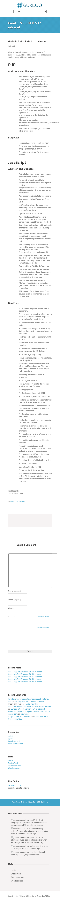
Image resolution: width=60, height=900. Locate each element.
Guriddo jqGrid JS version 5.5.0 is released (28, 709)
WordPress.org (14, 768)
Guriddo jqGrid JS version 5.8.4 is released (25, 682)
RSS (38, 802)
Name (10, 591)
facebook (11, 520)
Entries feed (13, 763)
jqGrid (10, 736)
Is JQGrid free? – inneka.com (19, 716)
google (35, 520)
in (23, 520)
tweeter (17, 520)
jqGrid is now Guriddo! (33, 704)
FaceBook (16, 802)
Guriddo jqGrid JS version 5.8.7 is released (25, 677)
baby (29, 520)
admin (12, 501)
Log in (10, 760)
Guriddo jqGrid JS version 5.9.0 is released (25, 672)
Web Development (15, 743)
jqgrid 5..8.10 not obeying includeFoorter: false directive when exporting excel (29, 822)
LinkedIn (31, 802)
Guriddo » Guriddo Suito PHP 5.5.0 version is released (29, 706)
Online (14, 785)
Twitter (24, 802)
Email (10, 599)
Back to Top (46, 896)
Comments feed (14, 765)
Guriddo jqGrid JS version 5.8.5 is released (25, 679)
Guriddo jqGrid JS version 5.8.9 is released (25, 674)
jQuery (10, 738)
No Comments (20, 501)
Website (11, 608)
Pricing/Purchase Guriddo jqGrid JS (30, 701)
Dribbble (44, 802)
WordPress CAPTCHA (43, 616)
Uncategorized (14, 741)
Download (25, 714)
